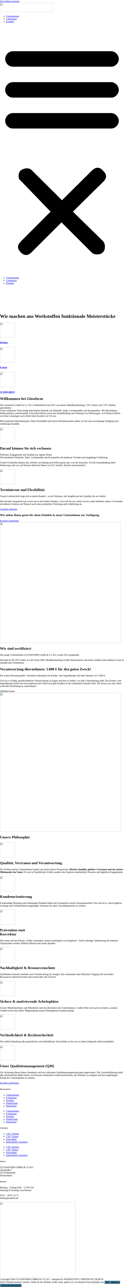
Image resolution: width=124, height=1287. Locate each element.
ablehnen (115, 1282)
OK (107, 1282)
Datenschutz (12, 1103)
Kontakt (10, 21)
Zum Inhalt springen (9, 1)
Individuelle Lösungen (17, 1142)
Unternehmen (12, 16)
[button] (62, 149)
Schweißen (11, 1139)
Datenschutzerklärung (10, 1285)
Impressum (11, 1106)
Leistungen (11, 19)
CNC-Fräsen (12, 1136)
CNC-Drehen (12, 1134)
